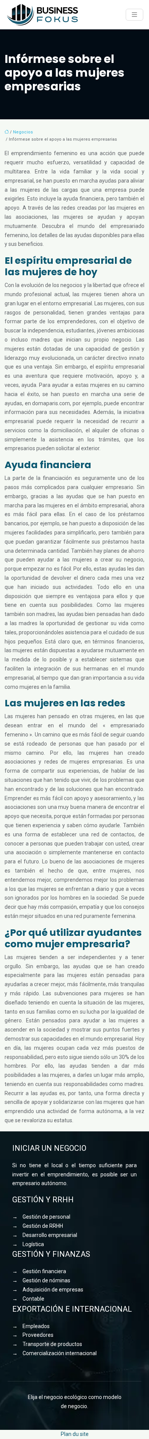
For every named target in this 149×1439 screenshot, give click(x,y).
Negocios (23, 132)
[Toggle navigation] (134, 15)
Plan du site (75, 1434)
